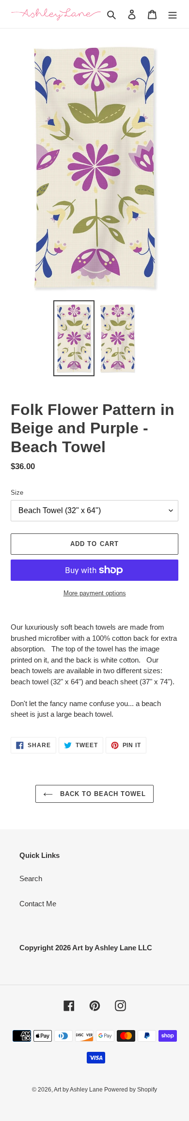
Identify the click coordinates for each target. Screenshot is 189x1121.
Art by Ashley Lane (79, 1089)
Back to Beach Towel (102, 793)
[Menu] (172, 14)
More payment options (94, 593)
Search (30, 878)
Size (17, 492)
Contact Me (37, 904)
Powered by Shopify (130, 1089)
